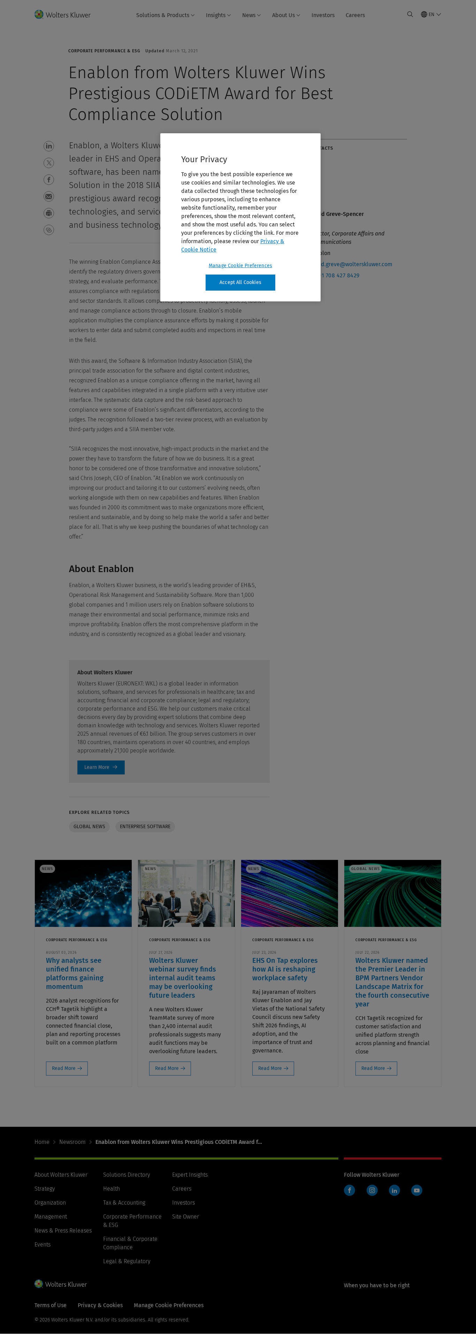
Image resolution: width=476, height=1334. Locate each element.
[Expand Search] (410, 14)
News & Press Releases (63, 1230)
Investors (323, 15)
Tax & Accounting (124, 1202)
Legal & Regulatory (126, 1261)
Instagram (372, 1190)
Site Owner (185, 1216)
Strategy (44, 1188)
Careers (355, 15)
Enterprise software (145, 827)
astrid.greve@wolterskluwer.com (350, 264)
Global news (89, 827)
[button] (49, 146)
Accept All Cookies (240, 282)
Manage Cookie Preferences (240, 266)
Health (111, 1188)
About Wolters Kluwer (60, 1174)
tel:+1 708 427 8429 (334, 275)
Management (50, 1216)
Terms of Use (50, 1305)
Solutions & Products (162, 15)
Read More (64, 1068)
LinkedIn (394, 1190)
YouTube (416, 1190)
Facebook (349, 1190)
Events (42, 1244)
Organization (50, 1202)
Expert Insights (190, 1174)
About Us (283, 15)
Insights (215, 15)
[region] (240, 217)
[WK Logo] (60, 1284)
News (248, 15)
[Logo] (66, 14)
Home (41, 1142)
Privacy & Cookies (100, 1305)
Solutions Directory (126, 1174)
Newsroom (72, 1142)
